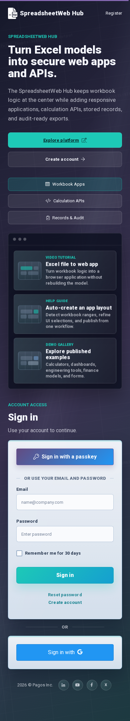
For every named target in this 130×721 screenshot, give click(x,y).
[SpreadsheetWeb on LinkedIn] (63, 685)
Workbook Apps (68, 184)
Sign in (65, 575)
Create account (61, 159)
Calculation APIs (68, 200)
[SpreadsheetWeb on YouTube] (77, 685)
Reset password (65, 594)
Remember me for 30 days (53, 553)
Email (22, 489)
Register (114, 13)
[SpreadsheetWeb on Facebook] (92, 685)
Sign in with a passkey (69, 456)
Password (27, 521)
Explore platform (61, 140)
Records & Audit (68, 217)
